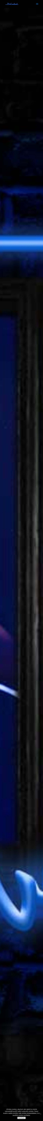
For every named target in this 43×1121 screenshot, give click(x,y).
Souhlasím (21, 1118)
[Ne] (41, 1114)
